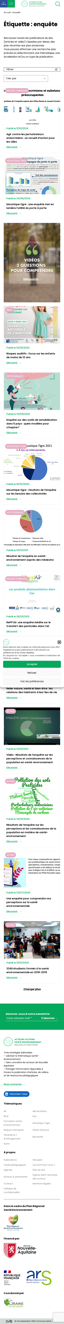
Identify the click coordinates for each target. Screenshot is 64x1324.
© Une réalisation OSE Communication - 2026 (36, 1321)
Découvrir (12, 147)
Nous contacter (13, 1084)
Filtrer (10, 69)
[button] (59, 642)
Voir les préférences (32, 681)
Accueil (7, 12)
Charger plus (32, 989)
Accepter (32, 664)
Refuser (32, 672)
